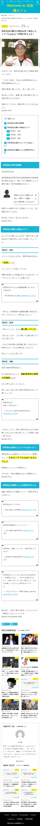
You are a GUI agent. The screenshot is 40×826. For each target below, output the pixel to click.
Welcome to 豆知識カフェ (20, 8)
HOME (5, 15)
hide (13, 119)
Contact (33, 815)
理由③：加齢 (14, 138)
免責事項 (20, 819)
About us (12, 819)
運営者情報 (29, 819)
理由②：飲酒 (14, 135)
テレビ (15, 624)
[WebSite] (20, 761)
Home (7, 815)
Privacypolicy (24, 815)
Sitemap (14, 815)
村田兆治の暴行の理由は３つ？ (17, 127)
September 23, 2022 (28, 295)
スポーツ (11, 15)
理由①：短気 (14, 131)
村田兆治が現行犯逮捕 (14, 123)
